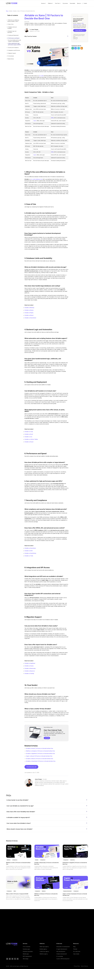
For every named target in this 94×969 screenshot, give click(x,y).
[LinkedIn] (10, 959)
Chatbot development (61, 954)
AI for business (26, 946)
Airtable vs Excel (28, 434)
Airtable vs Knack (28, 441)
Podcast (75, 949)
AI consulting (59, 956)
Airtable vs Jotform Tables (31, 439)
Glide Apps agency (44, 946)
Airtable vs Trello (28, 555)
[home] (11, 3)
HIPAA (52, 117)
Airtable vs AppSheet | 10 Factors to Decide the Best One (40, 753)
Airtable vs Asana (28, 665)
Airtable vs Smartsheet (30, 317)
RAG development (60, 951)
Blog (7, 11)
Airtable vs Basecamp (30, 668)
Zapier (34, 120)
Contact (85, 3)
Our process (65, 3)
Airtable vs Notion (29, 310)
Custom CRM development (62, 958)
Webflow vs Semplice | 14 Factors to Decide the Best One (40, 751)
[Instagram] (7, 959)
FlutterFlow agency (44, 951)
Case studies (72, 3)
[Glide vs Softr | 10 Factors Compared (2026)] (18, 890)
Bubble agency (43, 949)
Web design (25, 958)
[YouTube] (12, 959)
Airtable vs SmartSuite (30, 548)
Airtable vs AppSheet (29, 663)
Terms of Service (84, 966)
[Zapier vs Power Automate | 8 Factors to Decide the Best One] (75, 890)
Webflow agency (44, 954)
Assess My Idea (78, 30)
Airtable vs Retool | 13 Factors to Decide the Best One (39, 758)
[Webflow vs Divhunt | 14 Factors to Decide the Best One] (47, 890)
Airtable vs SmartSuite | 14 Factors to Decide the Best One (40, 761)
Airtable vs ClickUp (29, 673)
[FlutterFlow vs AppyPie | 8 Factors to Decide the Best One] (75, 859)
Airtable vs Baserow (29, 671)
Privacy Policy (77, 966)
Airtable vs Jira (28, 436)
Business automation (28, 951)
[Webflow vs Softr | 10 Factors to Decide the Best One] (18, 859)
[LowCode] (13, 944)
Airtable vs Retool (28, 315)
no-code (41, 75)
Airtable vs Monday (29, 307)
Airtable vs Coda (28, 431)
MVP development (27, 956)
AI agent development (61, 949)
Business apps (26, 949)
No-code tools (76, 951)
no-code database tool (36, 179)
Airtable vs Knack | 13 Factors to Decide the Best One (39, 748)
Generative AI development (63, 946)
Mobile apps (26, 954)
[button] (43, 3)
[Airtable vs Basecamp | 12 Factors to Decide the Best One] (47, 859)
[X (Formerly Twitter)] (15, 959)
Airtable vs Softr (28, 550)
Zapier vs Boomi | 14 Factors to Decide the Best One (39, 756)
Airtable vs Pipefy (28, 312)
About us (79, 3)
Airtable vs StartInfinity (30, 553)
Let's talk (47, 737)
